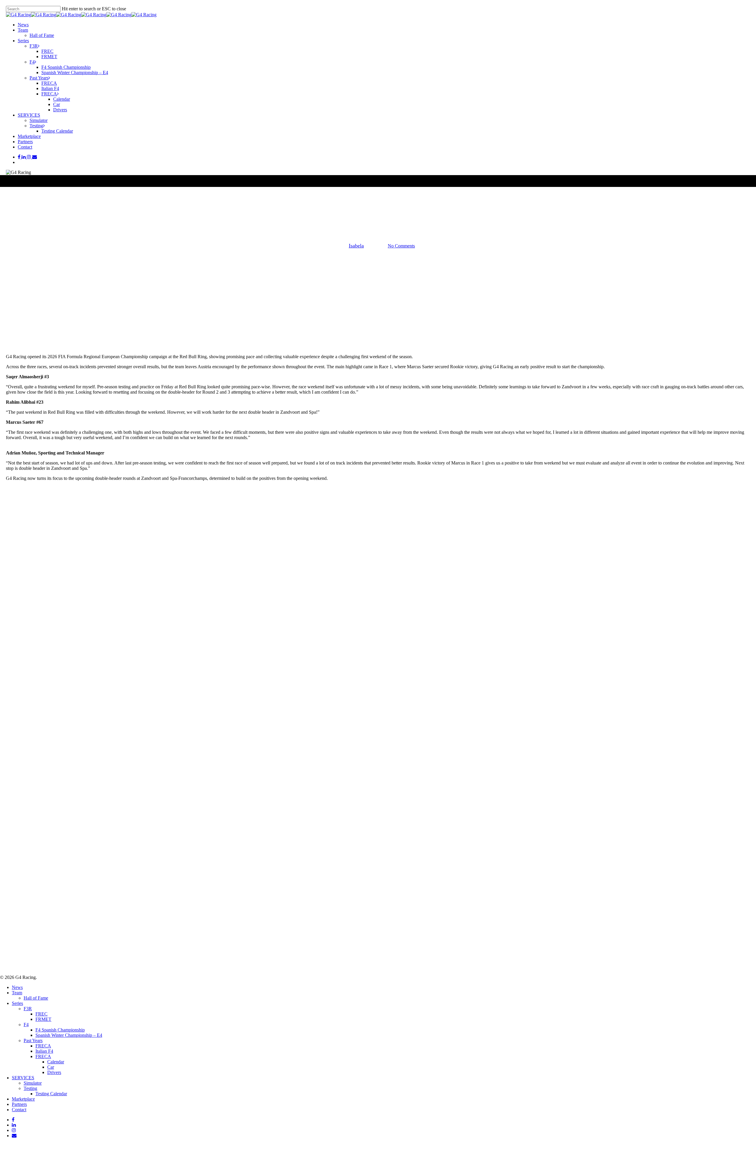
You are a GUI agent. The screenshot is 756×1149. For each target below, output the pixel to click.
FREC (378, 215)
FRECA (43, 1045)
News (17, 987)
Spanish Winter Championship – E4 (68, 1035)
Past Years (33, 1040)
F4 (26, 1024)
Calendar (55, 1061)
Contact (19, 1109)
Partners (19, 1104)
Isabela (356, 246)
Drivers (54, 1072)
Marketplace (23, 1098)
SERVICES (23, 1077)
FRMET (43, 1019)
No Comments (401, 245)
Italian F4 (44, 1051)
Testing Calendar (51, 1093)
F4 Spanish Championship (60, 1029)
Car (50, 1067)
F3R (28, 1008)
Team (17, 992)
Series (17, 1003)
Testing (30, 1088)
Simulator (33, 1083)
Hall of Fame (36, 997)
